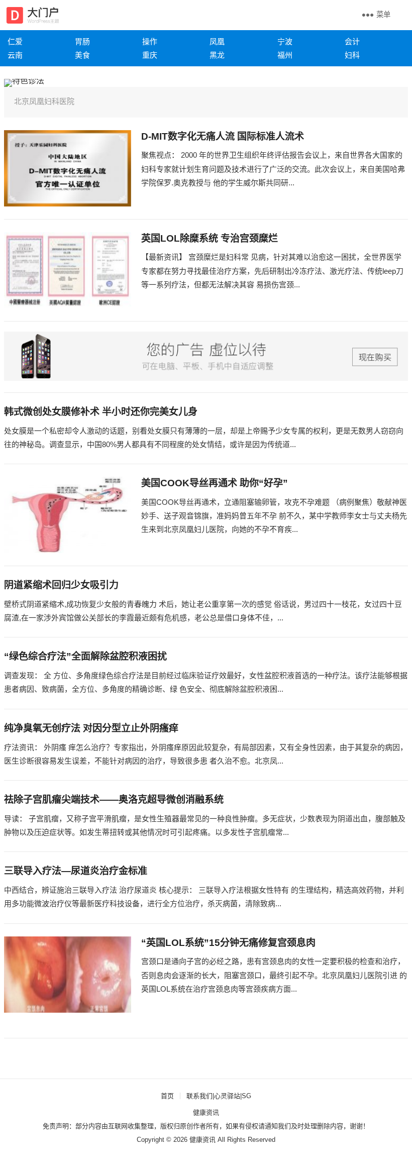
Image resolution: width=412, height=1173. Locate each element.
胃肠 (82, 41)
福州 (284, 55)
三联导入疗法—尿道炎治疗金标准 (75, 871)
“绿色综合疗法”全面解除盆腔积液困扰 (85, 656)
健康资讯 (206, 1112)
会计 (352, 41)
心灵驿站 (227, 1096)
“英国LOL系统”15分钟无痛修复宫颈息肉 (228, 942)
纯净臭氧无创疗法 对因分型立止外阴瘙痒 (91, 728)
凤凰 (217, 41)
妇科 (352, 55)
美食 (82, 55)
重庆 (149, 55)
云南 (15, 55)
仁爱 (15, 41)
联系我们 (199, 1096)
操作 (149, 41)
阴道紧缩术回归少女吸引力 (61, 585)
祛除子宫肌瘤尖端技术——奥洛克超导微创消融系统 (114, 799)
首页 (167, 1096)
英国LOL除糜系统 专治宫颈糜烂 (209, 238)
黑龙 (217, 55)
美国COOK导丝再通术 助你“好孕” (214, 483)
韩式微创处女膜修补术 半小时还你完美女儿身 (100, 411)
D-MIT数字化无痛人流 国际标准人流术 (222, 136)
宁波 (284, 41)
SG (246, 1096)
